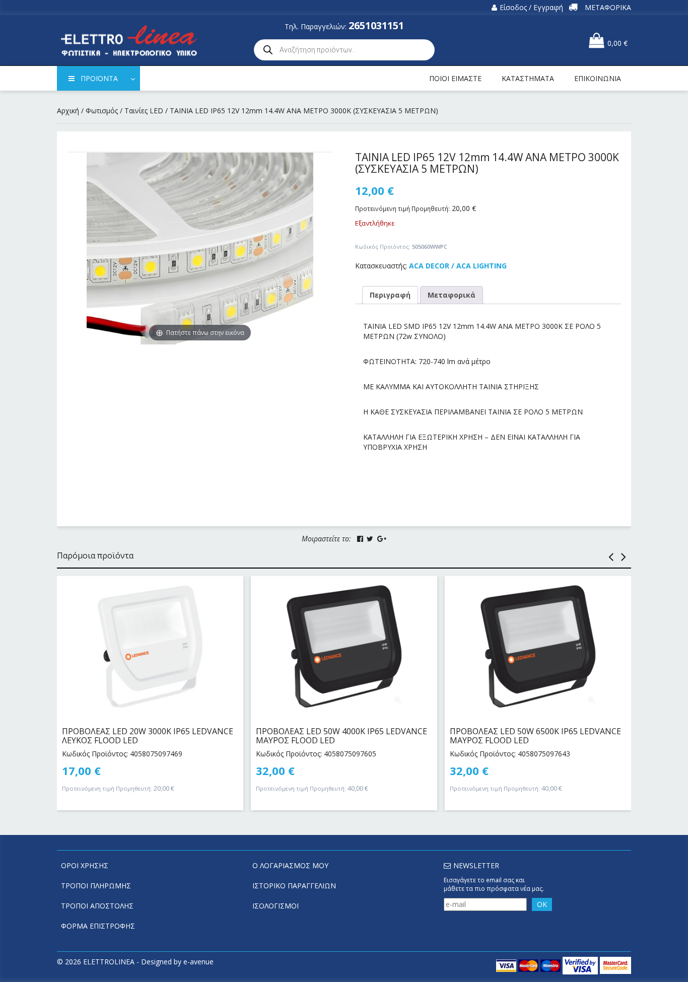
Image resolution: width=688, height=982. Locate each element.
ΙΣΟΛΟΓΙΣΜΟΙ (275, 905)
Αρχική (68, 110)
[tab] (390, 295)
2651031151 (376, 25)
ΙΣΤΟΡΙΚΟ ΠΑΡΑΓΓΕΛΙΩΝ (294, 885)
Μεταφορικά (451, 295)
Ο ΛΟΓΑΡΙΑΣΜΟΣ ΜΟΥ (290, 865)
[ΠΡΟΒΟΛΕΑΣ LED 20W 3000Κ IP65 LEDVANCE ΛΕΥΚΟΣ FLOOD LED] (150, 646)
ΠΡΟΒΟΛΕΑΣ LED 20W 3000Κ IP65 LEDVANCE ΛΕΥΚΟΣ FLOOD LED (147, 736)
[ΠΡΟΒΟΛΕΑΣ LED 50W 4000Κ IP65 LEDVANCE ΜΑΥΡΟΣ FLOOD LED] (344, 646)
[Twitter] (370, 539)
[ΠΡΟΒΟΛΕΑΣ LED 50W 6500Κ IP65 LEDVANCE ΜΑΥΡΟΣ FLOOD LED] (538, 646)
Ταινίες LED (143, 110)
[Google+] (381, 539)
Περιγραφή (390, 295)
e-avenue (198, 961)
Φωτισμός (102, 110)
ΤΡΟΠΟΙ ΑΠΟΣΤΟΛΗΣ (97, 905)
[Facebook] (360, 539)
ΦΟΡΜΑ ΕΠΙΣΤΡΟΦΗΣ (98, 926)
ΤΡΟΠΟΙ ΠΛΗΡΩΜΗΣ (96, 885)
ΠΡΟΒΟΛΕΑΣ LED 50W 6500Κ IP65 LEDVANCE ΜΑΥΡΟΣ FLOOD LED (535, 736)
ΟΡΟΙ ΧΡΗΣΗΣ (84, 865)
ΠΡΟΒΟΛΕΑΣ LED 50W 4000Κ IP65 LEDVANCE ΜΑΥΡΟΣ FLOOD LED (341, 736)
